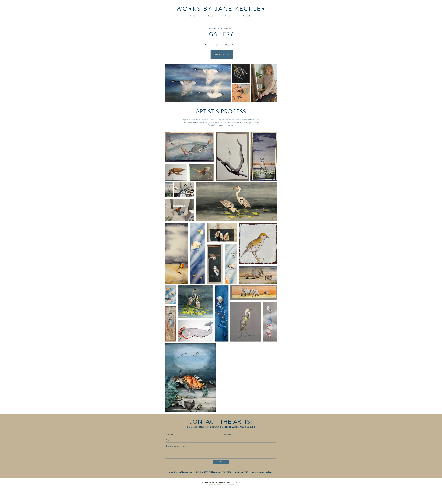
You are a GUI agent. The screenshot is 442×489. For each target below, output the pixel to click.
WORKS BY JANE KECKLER (221, 8)
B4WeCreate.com (228, 484)
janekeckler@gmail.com (262, 472)
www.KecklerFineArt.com (180, 472)
